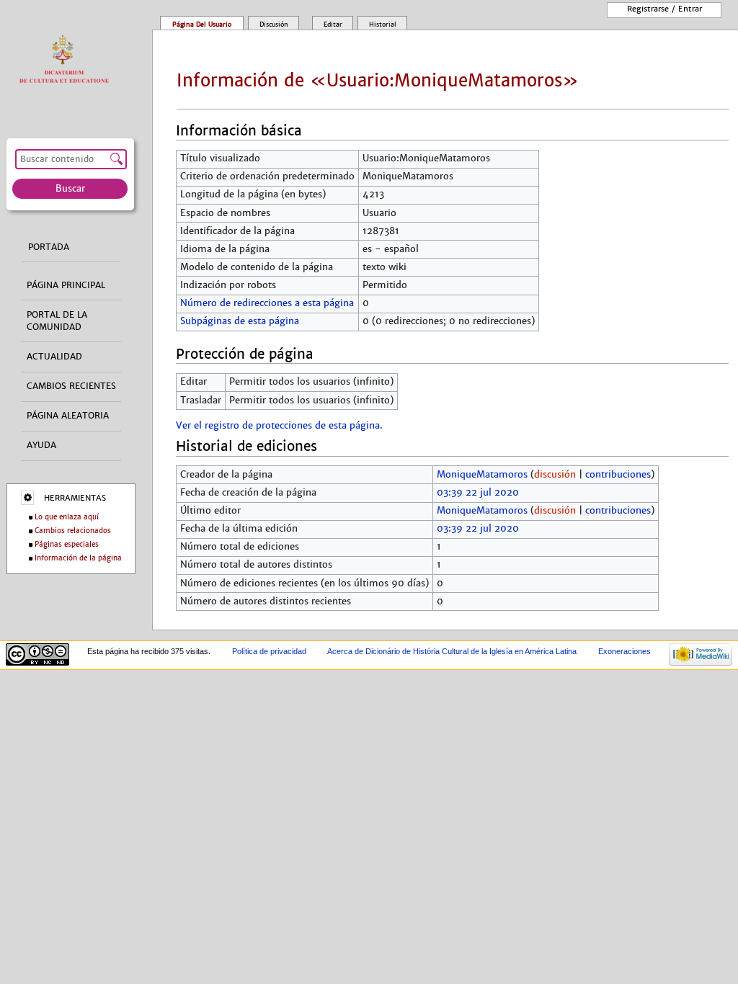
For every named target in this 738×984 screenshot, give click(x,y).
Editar (333, 24)
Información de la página (78, 558)
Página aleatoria (68, 415)
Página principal (66, 285)
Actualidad (54, 356)
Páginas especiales (67, 544)
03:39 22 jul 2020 (478, 492)
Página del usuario (201, 24)
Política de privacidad (269, 651)
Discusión (273, 24)
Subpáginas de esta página (239, 321)
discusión (555, 474)
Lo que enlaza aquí (67, 517)
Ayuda (41, 445)
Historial (382, 24)
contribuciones (618, 474)
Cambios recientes (71, 386)
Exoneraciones (624, 651)
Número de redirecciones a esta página (267, 303)
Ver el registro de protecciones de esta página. (279, 425)
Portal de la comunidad (57, 321)
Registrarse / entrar (664, 9)
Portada (48, 247)
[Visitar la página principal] (67, 60)
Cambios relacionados (73, 530)
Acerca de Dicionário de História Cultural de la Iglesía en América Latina (452, 651)
